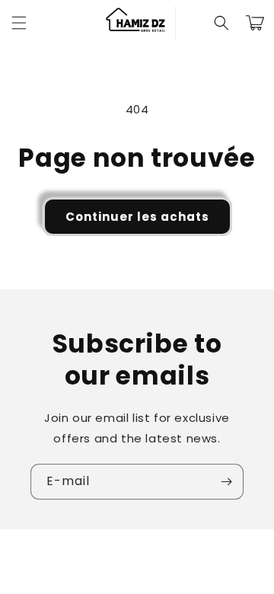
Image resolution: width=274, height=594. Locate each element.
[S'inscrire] (226, 482)
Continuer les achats (137, 217)
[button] (19, 23)
